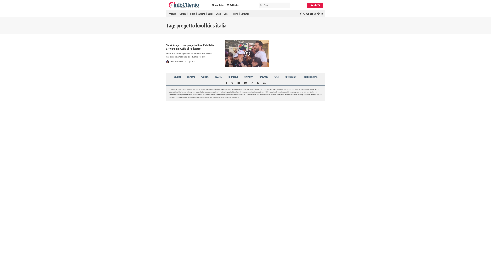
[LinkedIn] (321, 14)
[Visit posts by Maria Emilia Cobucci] (167, 61)
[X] (304, 14)
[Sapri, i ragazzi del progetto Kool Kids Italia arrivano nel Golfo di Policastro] (247, 53)
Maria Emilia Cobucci (176, 62)
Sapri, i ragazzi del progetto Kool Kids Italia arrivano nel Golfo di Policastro (190, 46)
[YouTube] (308, 14)
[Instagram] (315, 14)
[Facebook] (300, 14)
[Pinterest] (318, 14)
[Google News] (311, 14)
